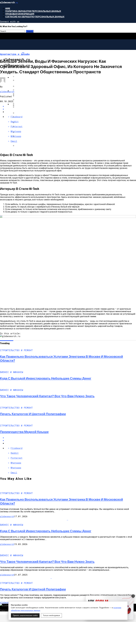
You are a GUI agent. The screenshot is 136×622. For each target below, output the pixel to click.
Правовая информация (19, 14)
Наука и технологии (22, 90)
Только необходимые (51, 615)
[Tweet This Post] (70, 440)
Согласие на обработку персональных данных (34, 16)
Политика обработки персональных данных (33, 11)
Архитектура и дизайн (23, 104)
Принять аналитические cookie (25, 615)
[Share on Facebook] (70, 437)
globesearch (7, 91)
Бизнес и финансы (22, 77)
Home (7, 8)
